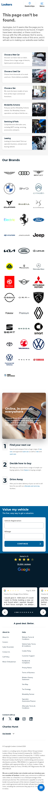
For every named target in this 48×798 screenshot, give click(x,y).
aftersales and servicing (32, 486)
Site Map (25, 684)
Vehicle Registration (12, 520)
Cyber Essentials (8, 647)
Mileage (7, 531)
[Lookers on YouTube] (17, 719)
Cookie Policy (26, 651)
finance (26, 470)
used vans (13, 454)
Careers (5, 642)
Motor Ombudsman (9, 662)
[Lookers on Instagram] (23, 719)
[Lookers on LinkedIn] (30, 719)
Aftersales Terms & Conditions (28, 707)
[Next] (43, 612)
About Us (5, 637)
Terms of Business (28, 673)
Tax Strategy (26, 689)
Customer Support (28, 656)
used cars (26, 451)
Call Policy (5, 657)
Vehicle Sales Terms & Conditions (29, 645)
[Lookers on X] (10, 719)
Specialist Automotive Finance (29, 700)
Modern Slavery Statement (27, 678)
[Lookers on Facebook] (3, 719)
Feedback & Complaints (26, 662)
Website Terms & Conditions (28, 638)
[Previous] (5, 612)
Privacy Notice (27, 668)
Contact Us (6, 652)
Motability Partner (28, 694)
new (37, 451)
